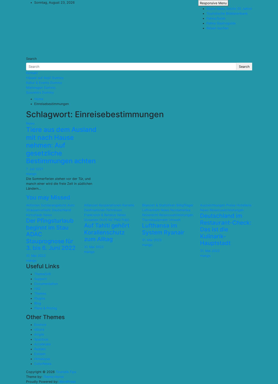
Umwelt (175, 220)
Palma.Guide (215, 18)
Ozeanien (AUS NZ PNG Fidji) (106, 220)
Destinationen (94, 210)
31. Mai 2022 (36, 256)
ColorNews (42, 364)
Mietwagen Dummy (41, 87)
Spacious (41, 339)
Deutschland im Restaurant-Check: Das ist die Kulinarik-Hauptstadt (225, 229)
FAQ (37, 289)
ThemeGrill (42, 274)
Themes (40, 293)
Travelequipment (155, 220)
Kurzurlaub (34, 215)
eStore (39, 329)
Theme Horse (53, 377)
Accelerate (42, 344)
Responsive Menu (213, 3)
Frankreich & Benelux (100, 215)
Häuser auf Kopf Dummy (45, 78)
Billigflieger (184, 205)
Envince (40, 325)
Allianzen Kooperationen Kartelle (109, 205)
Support (40, 279)
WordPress (67, 382)
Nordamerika (180, 210)
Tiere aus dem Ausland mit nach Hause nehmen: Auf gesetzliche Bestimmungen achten (61, 145)
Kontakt (32, 73)
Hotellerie (243, 205)
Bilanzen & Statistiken (158, 205)
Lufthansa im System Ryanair (163, 229)
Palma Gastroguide (221, 23)
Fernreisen (114, 210)
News (30, 123)
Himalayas (42, 359)
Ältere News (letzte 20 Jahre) (229, 9)
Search (31, 59)
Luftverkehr (151, 210)
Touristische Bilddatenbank (227, 13)
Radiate (40, 349)
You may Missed (48, 197)
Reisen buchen (217, 28)
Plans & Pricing (45, 308)
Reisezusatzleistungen (176, 215)
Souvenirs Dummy (40, 92)
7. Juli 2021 (34, 169)
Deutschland (61, 210)
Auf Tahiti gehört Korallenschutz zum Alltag (106, 232)
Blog (37, 303)
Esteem (40, 354)
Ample (39, 334)
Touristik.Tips (47, 40)
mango (31, 174)
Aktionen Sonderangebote (46, 205)
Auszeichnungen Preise (217, 205)
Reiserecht (150, 215)
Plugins (39, 298)
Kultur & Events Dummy (44, 83)
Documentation (46, 284)
